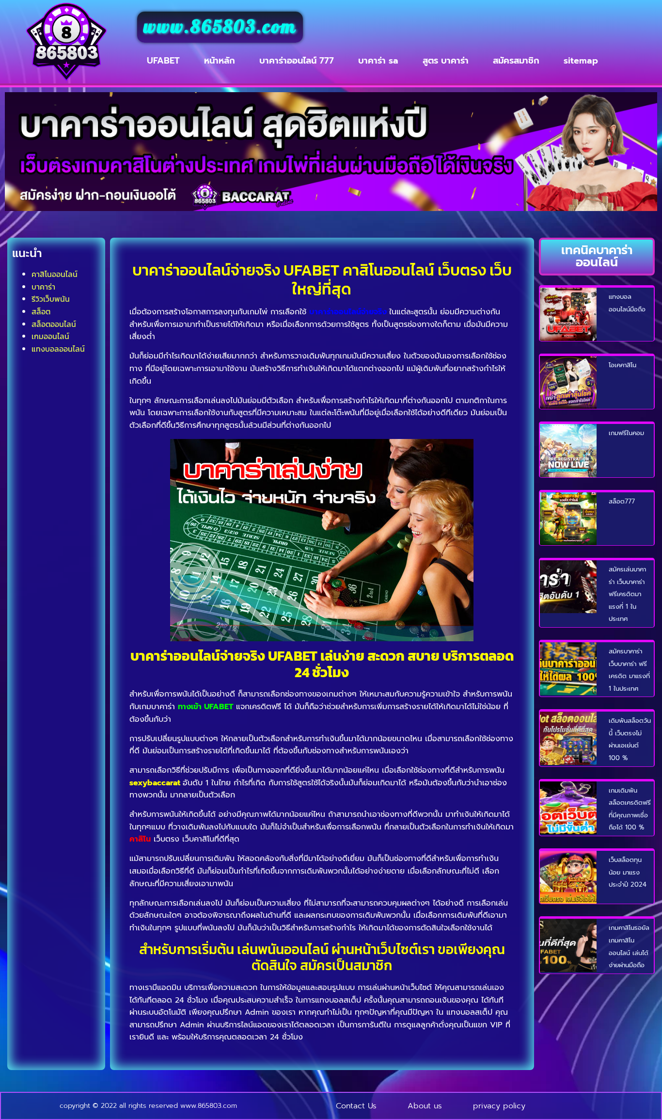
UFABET (163, 60)
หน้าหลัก (219, 60)
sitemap (581, 60)
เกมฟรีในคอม (626, 433)
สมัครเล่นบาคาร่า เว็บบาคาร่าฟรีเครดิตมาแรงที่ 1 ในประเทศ (627, 594)
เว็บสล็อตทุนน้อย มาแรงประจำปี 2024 (627, 872)
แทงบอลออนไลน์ (58, 349)
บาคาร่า (43, 286)
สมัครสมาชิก (516, 60)
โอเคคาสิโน (622, 365)
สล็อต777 (622, 501)
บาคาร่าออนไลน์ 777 (296, 60)
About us (425, 1106)
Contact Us (356, 1106)
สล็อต (41, 311)
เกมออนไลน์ (50, 336)
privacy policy (499, 1106)
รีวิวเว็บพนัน (51, 299)
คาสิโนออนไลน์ (55, 274)
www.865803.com (220, 27)
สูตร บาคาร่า (446, 60)
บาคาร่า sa (378, 60)
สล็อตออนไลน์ (54, 324)
